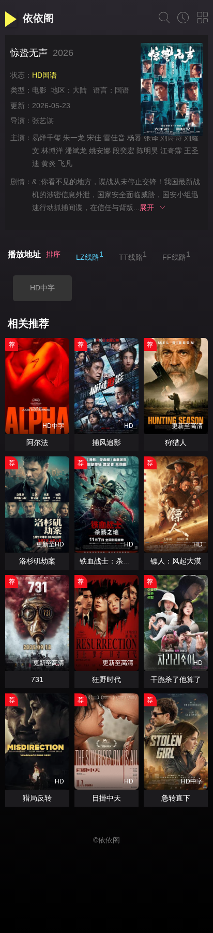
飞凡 (65, 163)
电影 (39, 90)
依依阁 (38, 18)
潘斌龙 (76, 150)
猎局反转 (37, 798)
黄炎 (48, 163)
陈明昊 (147, 150)
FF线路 (176, 255)
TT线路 (133, 255)
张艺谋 (43, 120)
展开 (149, 207)
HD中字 (42, 288)
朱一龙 (74, 138)
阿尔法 (37, 442)
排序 (53, 254)
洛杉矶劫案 (37, 561)
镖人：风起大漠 (175, 561)
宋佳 (94, 138)
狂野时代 (106, 679)
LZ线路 (89, 255)
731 (37, 679)
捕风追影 (106, 442)
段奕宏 (123, 150)
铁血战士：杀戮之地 (112, 561)
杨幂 (134, 138)
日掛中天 (106, 798)
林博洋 (52, 150)
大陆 (79, 90)
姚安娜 (100, 150)
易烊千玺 (46, 138)
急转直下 (175, 798)
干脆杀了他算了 (175, 679)
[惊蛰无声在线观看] (172, 91)
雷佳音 (114, 138)
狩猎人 (176, 442)
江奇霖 (171, 150)
